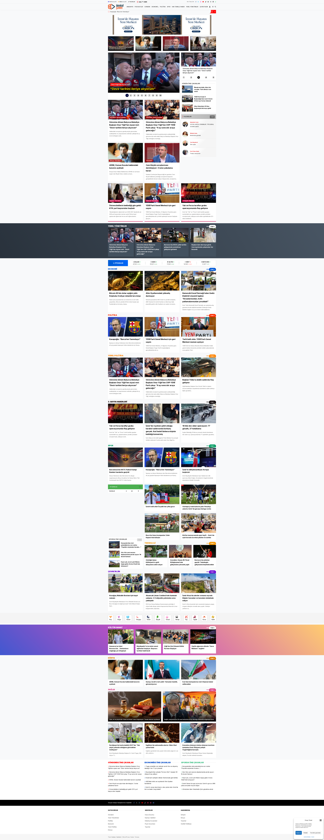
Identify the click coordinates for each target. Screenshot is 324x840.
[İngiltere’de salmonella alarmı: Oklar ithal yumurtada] (162, 733)
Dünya (112, 160)
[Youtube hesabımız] (203, 2)
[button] (320, 820)
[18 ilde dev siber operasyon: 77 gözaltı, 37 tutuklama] (198, 413)
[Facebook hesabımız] (195, 2)
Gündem (147, 7)
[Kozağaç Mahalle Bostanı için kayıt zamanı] (125, 583)
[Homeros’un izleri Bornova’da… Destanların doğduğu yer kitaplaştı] (121, 636)
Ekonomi (155, 7)
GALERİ (113, 1)
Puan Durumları (150, 824)
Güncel (148, 201)
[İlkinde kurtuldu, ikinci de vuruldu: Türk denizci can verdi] (187, 92)
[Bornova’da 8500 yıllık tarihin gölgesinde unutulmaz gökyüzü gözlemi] (176, 235)
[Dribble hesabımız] (210, 2)
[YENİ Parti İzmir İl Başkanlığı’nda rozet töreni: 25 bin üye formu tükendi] (187, 101)
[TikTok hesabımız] (205, 2)
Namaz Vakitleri (150, 818)
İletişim (183, 815)
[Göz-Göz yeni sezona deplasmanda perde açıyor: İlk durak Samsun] (114, 557)
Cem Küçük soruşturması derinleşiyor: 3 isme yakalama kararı (127, 11)
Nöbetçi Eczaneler (151, 821)
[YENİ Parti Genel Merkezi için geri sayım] (162, 327)
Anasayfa (130, 7)
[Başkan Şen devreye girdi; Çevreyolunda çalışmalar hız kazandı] (203, 235)
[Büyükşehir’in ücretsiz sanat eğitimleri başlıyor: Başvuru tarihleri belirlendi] (148, 636)
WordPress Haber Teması (131, 837)
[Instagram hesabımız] (200, 2)
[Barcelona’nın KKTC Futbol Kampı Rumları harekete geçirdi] (125, 457)
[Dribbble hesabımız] (150, 803)
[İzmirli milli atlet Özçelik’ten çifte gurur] (162, 494)
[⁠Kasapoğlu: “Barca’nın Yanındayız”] (125, 327)
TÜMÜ (212, 116)
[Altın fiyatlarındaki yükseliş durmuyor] (162, 281)
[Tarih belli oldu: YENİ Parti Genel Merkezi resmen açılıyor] (198, 327)
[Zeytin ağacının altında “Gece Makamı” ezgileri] (203, 636)
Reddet (306, 833)
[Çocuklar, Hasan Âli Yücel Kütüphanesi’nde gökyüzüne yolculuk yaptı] (180, 551)
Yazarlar (183, 821)
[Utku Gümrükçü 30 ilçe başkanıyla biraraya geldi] (187, 111)
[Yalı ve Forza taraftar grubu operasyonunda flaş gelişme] (125, 413)
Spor (168, 7)
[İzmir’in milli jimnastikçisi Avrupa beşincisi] (198, 457)
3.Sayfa (185, 201)
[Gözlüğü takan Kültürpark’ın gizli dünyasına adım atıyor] (156, 551)
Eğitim (112, 201)
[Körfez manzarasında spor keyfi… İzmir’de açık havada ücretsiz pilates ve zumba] (198, 523)
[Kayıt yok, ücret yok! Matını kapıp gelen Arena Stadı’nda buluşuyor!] (114, 567)
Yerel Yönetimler (192, 7)
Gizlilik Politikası (307, 836)
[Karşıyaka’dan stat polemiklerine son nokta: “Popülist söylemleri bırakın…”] (114, 548)
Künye (312, 836)
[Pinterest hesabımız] (208, 2)
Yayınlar (147, 827)
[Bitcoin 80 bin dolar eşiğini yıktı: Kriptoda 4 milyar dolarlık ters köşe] (125, 280)
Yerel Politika (121, 117)
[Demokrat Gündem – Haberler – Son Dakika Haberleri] (116, 8)
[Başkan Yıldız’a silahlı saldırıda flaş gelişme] (198, 367)
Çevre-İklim (204, 7)
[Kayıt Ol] (210, 6)
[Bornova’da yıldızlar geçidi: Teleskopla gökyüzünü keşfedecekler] (204, 551)
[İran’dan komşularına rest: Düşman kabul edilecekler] (198, 669)
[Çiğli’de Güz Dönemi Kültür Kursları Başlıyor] (176, 636)
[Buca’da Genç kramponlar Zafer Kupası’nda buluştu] (162, 523)
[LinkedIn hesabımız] (213, 2)
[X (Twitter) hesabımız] (198, 2)
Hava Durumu (149, 815)
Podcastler (139, 7)
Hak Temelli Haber (178, 7)
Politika (163, 7)
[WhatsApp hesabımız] (215, 2)
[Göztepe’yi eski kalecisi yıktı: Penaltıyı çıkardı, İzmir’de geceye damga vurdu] (198, 494)
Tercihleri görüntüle (315, 833)
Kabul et (298, 833)
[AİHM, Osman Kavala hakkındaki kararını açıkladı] (125, 669)
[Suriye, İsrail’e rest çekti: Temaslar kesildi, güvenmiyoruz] (162, 670)
